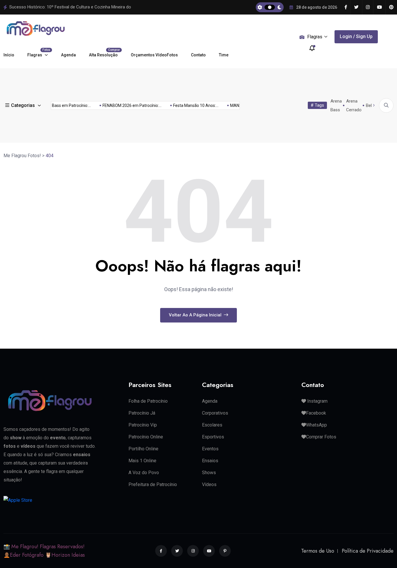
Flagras (37, 52)
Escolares (212, 425)
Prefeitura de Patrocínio (152, 484)
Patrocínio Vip (142, 425)
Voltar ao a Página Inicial (196, 315)
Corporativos (215, 413)
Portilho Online (143, 448)
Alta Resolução (103, 52)
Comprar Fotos (321, 437)
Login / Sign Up (356, 36)
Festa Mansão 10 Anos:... (193, 105)
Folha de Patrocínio (148, 401)
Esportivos (213, 437)
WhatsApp (316, 425)
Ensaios (210, 460)
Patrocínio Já (141, 413)
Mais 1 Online (142, 460)
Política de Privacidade (368, 551)
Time (223, 55)
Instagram (317, 401)
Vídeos (209, 484)
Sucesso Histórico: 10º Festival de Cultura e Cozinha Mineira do (70, 7)
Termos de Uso (317, 551)
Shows (209, 472)
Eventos (210, 448)
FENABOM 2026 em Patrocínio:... (129, 105)
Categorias (23, 105)
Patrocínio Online (145, 437)
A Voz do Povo (143, 472)
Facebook (316, 413)
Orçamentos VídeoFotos (154, 55)
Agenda (68, 55)
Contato (198, 55)
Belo (370, 105)
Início (8, 55)
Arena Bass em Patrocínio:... (62, 105)
